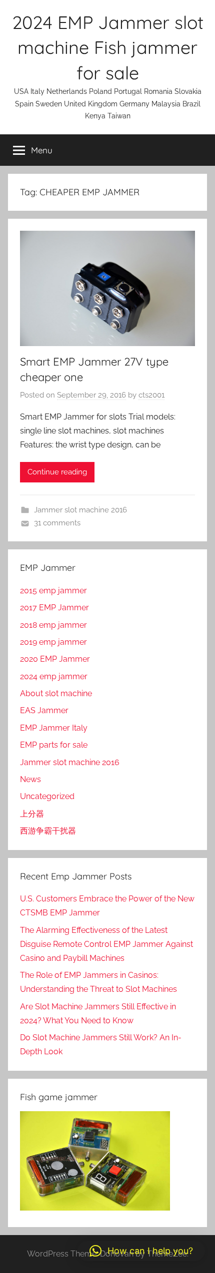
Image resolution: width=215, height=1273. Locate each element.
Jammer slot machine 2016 (80, 509)
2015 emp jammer (53, 590)
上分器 (32, 814)
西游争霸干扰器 (48, 831)
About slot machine (56, 693)
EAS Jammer (44, 710)
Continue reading (57, 471)
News (30, 779)
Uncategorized (47, 796)
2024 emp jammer (54, 676)
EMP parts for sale (54, 745)
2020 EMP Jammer (55, 659)
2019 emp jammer (53, 642)
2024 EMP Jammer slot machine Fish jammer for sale (108, 47)
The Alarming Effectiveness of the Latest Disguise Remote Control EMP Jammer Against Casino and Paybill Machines (106, 944)
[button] (141, 1251)
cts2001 (151, 395)
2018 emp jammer (53, 625)
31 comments (57, 522)
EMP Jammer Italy (54, 728)
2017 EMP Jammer (54, 607)
